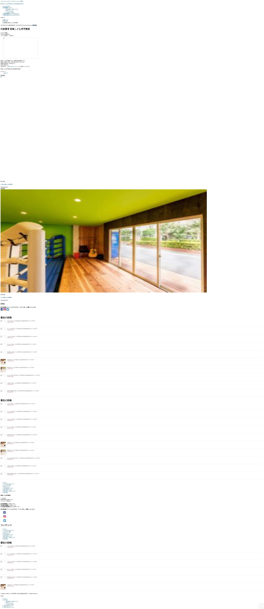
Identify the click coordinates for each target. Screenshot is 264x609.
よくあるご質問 (10, 12)
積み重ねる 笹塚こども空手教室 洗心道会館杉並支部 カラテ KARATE (22, 352)
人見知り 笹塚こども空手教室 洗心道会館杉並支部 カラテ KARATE (21, 383)
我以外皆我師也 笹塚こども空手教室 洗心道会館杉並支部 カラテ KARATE (23, 390)
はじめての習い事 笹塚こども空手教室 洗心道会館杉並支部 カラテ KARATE (23, 375)
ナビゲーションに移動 (17, 1)
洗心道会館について (8, 488)
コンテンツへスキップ (6, 1)
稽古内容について (7, 489)
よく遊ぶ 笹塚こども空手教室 (6, 184)
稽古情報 (5, 492)
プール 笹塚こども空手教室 (6, 297)
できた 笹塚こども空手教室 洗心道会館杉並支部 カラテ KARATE (21, 320)
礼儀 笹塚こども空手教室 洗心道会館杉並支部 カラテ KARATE (20, 359)
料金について (9, 10)
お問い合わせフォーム (12, 66)
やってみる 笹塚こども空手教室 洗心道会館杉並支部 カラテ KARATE (22, 328)
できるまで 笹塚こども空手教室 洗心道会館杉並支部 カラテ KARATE (22, 336)
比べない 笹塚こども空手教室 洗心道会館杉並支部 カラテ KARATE (21, 344)
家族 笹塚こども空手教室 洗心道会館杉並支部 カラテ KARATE (20, 367)
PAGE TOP (257, 589)
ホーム (5, 482)
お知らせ (34, 25)
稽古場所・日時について (12, 9)
